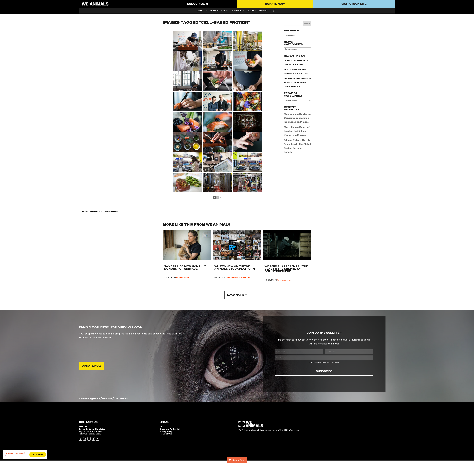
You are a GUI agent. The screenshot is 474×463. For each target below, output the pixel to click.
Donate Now (275, 4)
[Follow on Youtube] (97, 439)
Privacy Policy (165, 431)
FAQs (162, 426)
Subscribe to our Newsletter (92, 429)
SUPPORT (264, 11)
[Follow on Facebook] (89, 439)
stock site (245, 277)
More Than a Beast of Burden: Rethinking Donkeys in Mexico (297, 131)
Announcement (183, 277)
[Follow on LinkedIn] (80, 439)
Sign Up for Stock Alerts (90, 431)
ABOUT (201, 11)
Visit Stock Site (353, 4)
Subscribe (196, 4)
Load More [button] (235, 294)
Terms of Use (165, 434)
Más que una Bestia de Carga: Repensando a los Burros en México (297, 118)
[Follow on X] (93, 439)
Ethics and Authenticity (170, 429)
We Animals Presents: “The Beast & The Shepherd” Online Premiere (297, 82)
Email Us (83, 426)
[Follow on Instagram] (84, 439)
